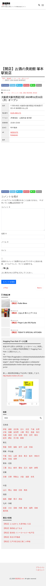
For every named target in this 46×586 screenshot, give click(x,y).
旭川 (37, 432)
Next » (39, 288)
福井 (31, 468)
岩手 (20, 447)
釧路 (22, 438)
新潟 (20, 456)
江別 (15, 435)
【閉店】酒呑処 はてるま (12, 528)
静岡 (36, 468)
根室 (10, 435)
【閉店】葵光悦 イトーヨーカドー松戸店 (18, 533)
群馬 (4, 459)
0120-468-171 (15, 113)
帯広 (27, 432)
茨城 (10, 459)
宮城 (31, 447)
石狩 (31, 435)
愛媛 (10, 499)
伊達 (4, 429)
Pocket (27, 85)
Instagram (14, 135)
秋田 (10, 447)
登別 (25, 435)
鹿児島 (5, 511)
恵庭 (32, 432)
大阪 (20, 93)
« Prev (5, 288)
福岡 (31, 508)
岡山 (10, 490)
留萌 (20, 435)
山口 (4, 490)
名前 (4, 234)
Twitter (13, 85)
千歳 (32, 429)
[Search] (41, 418)
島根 (15, 490)
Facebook (5, 85)
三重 (4, 468)
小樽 (22, 432)
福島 (15, 447)
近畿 (24, 93)
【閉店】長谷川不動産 (11, 537)
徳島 (4, 499)
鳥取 (25, 490)
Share (39, 85)
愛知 (20, 468)
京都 (4, 477)
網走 (10, 438)
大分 (10, 508)
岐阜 (15, 468)
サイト (3, 250)
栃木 (31, 456)
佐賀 (4, 508)
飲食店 (35, 93)
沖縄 (20, 508)
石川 (25, 468)
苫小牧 (16, 438)
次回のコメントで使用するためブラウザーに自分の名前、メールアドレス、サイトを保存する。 (21, 262)
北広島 (16, 429)
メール (5, 242)
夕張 (4, 432)
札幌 (4, 435)
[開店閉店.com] (12, 3)
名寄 (37, 429)
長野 (15, 459)
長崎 (36, 508)
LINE (33, 85)
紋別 (4, 438)
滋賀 (27, 477)
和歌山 (16, 477)
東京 (25, 456)
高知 (20, 499)
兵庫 (10, 477)
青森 (4, 447)
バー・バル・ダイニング (10, 93)
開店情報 (29, 93)
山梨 (15, 456)
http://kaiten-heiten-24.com (13, 376)
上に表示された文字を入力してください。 (17, 273)
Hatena (20, 85)
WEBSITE (14, 132)
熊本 (25, 508)
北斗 (22, 429)
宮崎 (15, 508)
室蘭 (10, 432)
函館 (10, 429)
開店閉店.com (19, 578)
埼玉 (10, 456)
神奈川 (36, 456)
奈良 (32, 477)
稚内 (36, 435)
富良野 (16, 432)
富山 (10, 468)
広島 (20, 490)
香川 (15, 499)
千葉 (4, 456)
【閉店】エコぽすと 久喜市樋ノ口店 (17, 524)
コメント (5, 207)
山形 (25, 447)
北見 (27, 429)
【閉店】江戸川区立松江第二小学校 (16, 541)
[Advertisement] (23, 37)
